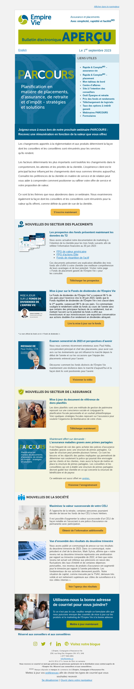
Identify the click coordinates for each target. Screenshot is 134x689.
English (22, 50)
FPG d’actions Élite (67, 254)
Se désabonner (50, 680)
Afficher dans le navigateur (106, 6)
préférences (52, 672)
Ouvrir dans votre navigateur (76, 680)
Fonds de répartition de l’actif (73, 257)
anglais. (86, 478)
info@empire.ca (67, 659)
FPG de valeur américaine (71, 251)
